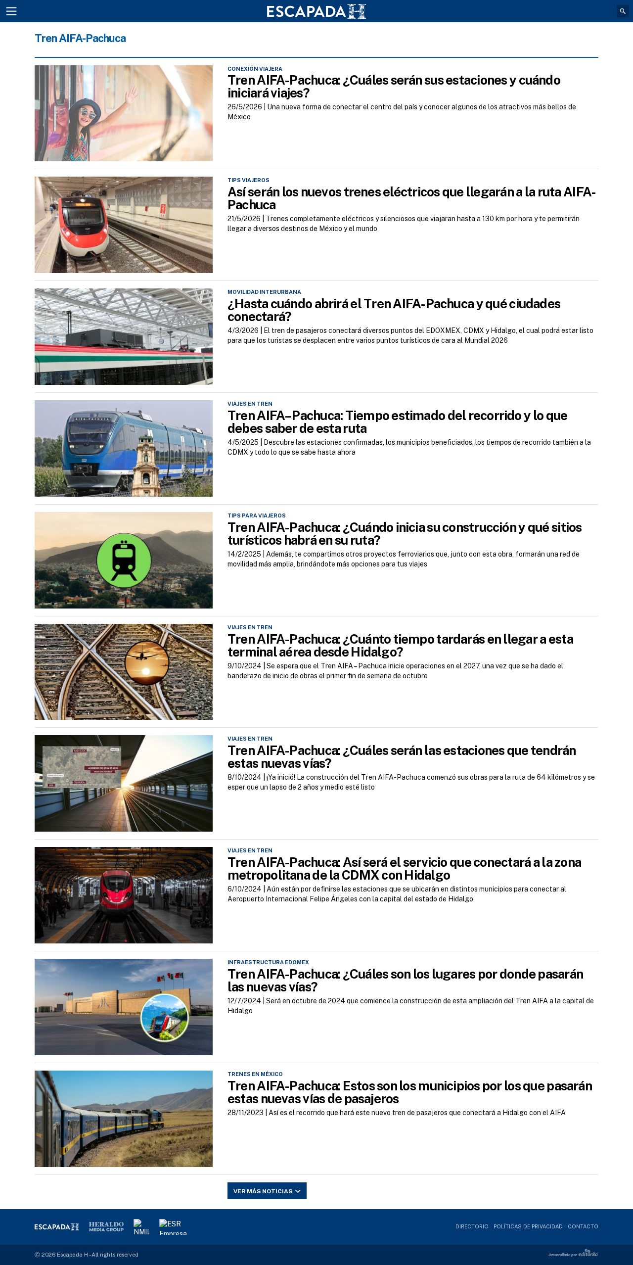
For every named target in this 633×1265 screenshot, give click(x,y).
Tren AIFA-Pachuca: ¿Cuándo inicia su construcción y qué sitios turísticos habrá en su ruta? (404, 533)
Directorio (472, 1226)
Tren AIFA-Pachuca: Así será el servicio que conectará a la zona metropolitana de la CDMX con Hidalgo (404, 868)
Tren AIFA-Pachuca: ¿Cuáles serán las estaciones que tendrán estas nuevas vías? (401, 757)
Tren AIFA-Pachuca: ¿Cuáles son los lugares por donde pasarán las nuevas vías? (405, 980)
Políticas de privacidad (528, 1226)
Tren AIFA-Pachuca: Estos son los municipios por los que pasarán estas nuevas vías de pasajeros (409, 1092)
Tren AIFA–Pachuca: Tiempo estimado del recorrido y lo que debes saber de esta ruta (397, 422)
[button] (623, 11)
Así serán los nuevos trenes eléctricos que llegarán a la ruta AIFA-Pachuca (411, 198)
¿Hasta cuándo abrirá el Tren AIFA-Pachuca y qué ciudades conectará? (393, 310)
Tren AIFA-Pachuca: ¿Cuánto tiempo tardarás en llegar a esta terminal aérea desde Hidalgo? (400, 645)
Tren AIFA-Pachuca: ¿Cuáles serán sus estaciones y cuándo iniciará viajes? (393, 86)
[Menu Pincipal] (11, 11)
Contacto (583, 1226)
